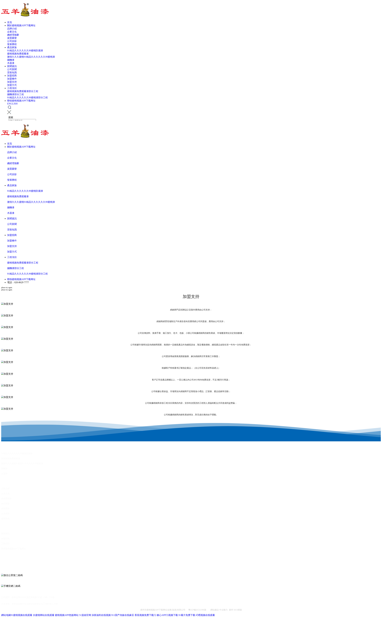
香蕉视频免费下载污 (145, 615)
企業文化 (12, 31)
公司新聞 (12, 69)
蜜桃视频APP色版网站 (66, 615)
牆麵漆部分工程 (15, 94)
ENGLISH (12, 103)
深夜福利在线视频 (101, 615)
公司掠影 (12, 41)
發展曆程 (12, 44)
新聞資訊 (12, 66)
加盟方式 (12, 85)
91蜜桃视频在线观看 (21, 615)
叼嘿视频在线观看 (205, 615)
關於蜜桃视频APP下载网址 (21, 25)
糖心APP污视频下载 (167, 615)
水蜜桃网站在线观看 (43, 615)
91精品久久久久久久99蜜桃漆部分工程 (27, 97)
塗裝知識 (12, 72)
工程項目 (12, 88)
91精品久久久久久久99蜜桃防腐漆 (25, 50)
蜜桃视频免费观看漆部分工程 (22, 91)
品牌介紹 (12, 28)
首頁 (9, 22)
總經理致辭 (13, 35)
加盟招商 (12, 75)
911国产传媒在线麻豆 (122, 615)
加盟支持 (12, 82)
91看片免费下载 (186, 615)
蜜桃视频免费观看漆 (18, 53)
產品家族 (12, 47)
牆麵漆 (10, 60)
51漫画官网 (85, 615)
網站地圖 (6, 615)
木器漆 (10, 63)
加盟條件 (12, 78)
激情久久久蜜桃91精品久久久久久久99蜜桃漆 (31, 57)
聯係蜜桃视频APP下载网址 (21, 100)
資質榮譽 (12, 38)
